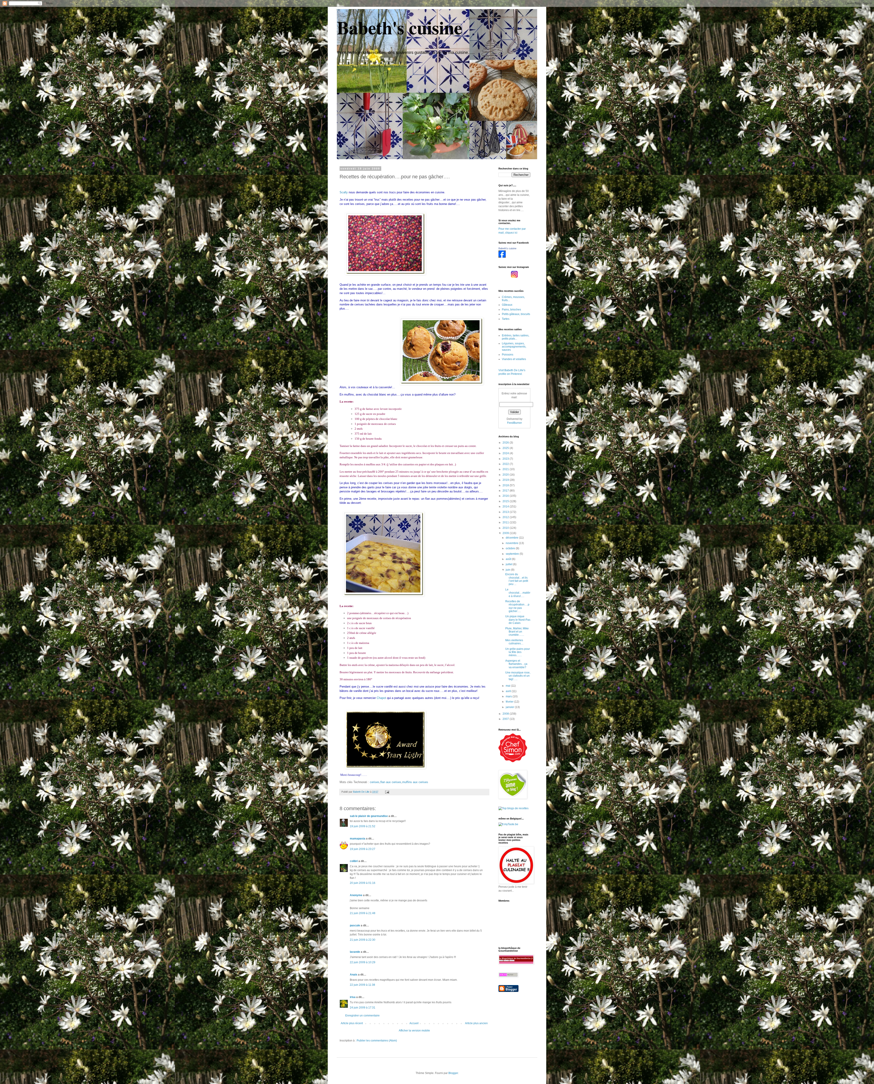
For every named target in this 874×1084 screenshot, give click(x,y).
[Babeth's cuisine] (502, 256)
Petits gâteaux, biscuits (516, 314)
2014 (506, 506)
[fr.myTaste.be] (508, 824)
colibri (354, 861)
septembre (513, 553)
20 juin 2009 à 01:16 (362, 883)
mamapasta (357, 838)
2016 (506, 495)
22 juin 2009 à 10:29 (362, 962)
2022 (506, 464)
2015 (506, 501)
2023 (506, 458)
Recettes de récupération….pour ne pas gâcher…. (517, 606)
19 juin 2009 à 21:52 (362, 826)
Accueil (414, 1023)
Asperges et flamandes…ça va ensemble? (516, 664)
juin (508, 569)
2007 (506, 719)
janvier (510, 707)
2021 (506, 469)
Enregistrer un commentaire (362, 1015)
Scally (344, 192)
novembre (512, 543)
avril (509, 691)
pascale (355, 925)
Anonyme (356, 895)
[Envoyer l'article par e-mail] (387, 791)
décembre (512, 537)
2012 (506, 517)
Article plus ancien (476, 1023)
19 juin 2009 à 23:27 (362, 849)
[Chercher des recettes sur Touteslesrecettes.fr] (513, 808)
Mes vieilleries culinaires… (514, 642)
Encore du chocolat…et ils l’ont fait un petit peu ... (516, 579)
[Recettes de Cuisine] (512, 761)
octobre (511, 548)
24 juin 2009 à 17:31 (362, 1007)
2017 (506, 490)
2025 (506, 448)
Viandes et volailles (514, 359)
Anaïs (353, 974)
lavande (355, 951)
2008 (506, 713)
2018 (506, 485)
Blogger (453, 1073)
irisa (353, 997)
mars (509, 696)
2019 (506, 479)
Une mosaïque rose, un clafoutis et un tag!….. (517, 676)
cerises (374, 782)
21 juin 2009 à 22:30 (362, 939)
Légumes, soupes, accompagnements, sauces (514, 347)
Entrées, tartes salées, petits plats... (515, 337)
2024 (506, 453)
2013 (506, 512)
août (509, 559)
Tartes (505, 318)
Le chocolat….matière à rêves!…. (517, 593)
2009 (506, 533)
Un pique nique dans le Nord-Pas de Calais (517, 620)
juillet (509, 564)
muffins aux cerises (415, 782)
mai (508, 685)
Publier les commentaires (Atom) (377, 1040)
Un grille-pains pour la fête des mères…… (517, 652)
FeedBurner (514, 422)
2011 (506, 522)
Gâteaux (507, 304)
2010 (506, 527)
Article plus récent (352, 1023)
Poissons (507, 354)
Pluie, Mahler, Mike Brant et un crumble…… (517, 632)
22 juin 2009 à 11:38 (362, 984)
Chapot (381, 698)
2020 (506, 474)
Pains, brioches (511, 309)
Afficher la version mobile (414, 1030)
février (510, 701)
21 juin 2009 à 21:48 (362, 913)
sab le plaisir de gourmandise (369, 816)
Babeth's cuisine (399, 27)
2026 (506, 442)
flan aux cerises (390, 782)
